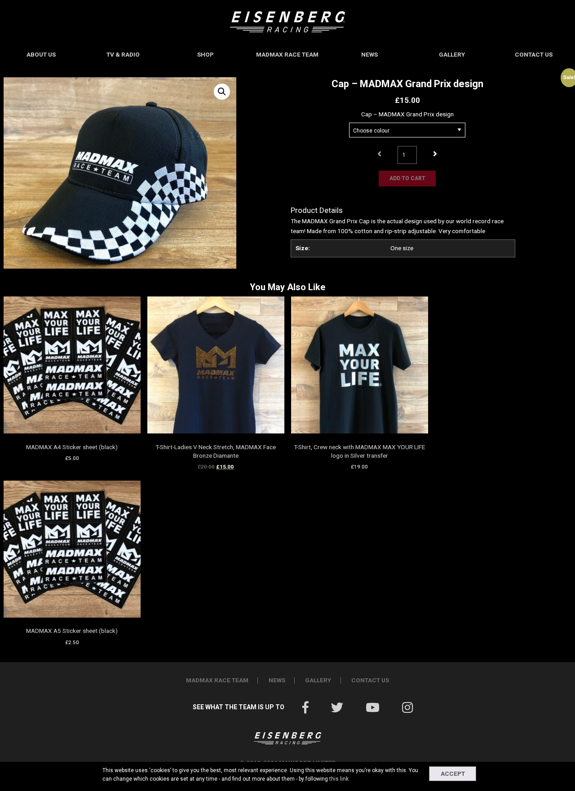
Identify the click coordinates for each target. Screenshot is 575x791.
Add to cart (407, 178)
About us (41, 54)
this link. (339, 779)
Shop (205, 54)
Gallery (452, 54)
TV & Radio (123, 54)
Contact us (534, 54)
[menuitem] (41, 55)
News (369, 54)
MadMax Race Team (287, 54)
